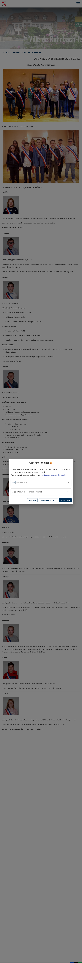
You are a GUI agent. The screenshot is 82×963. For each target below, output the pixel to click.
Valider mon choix (48, 500)
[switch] (13, 492)
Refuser (32, 500)
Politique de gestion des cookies (53, 475)
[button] (41, 482)
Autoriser (65, 500)
